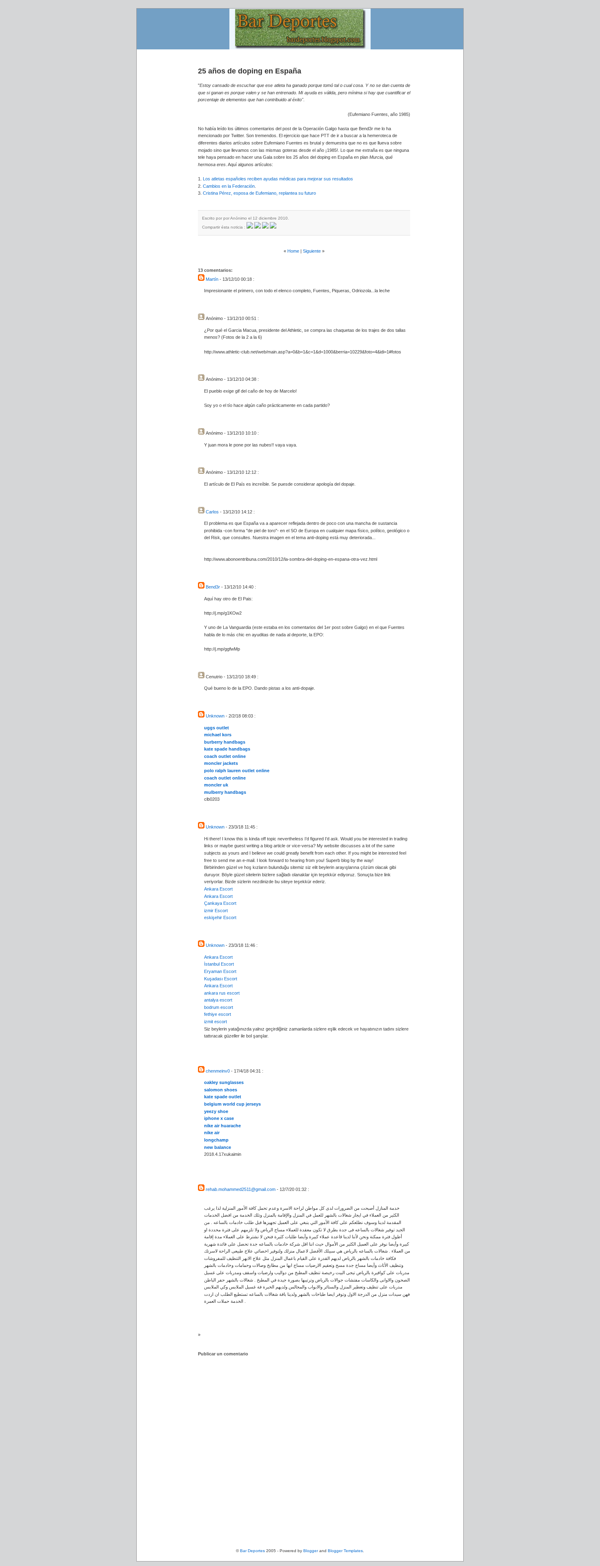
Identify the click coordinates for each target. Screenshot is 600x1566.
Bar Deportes (252, 1550)
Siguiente (312, 251)
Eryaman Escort (220, 971)
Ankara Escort (218, 888)
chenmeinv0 (218, 1070)
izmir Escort (216, 910)
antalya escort (218, 999)
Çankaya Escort (220, 903)
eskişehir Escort (220, 917)
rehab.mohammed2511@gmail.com (241, 1189)
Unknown (215, 715)
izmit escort (215, 1021)
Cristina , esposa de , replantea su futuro (259, 193)
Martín (212, 279)
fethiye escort (217, 1014)
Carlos (212, 511)
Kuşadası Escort (220, 978)
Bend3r (213, 586)
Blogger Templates (345, 1550)
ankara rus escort (222, 993)
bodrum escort (218, 1007)
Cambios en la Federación (229, 186)
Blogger (310, 1550)
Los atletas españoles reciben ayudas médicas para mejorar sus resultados (278, 178)
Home (293, 251)
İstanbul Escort (219, 964)
